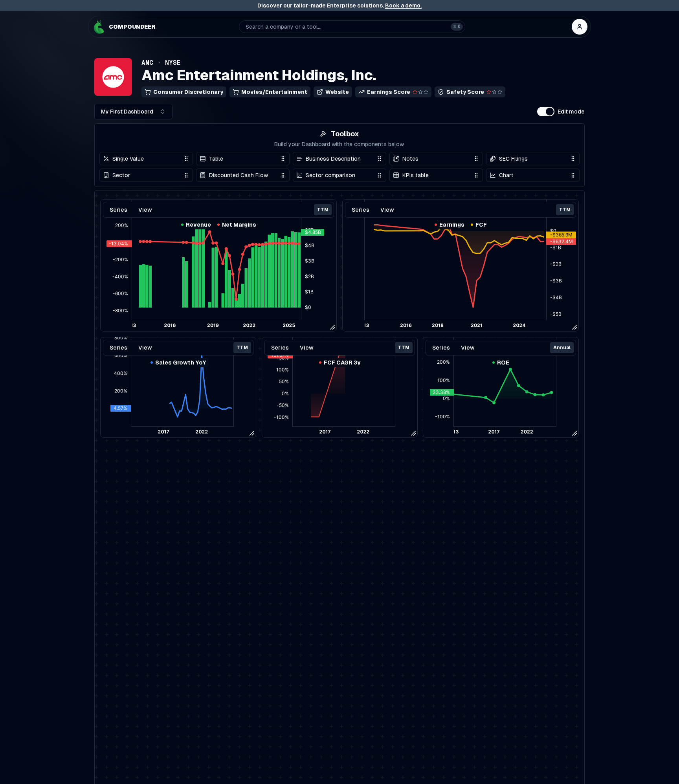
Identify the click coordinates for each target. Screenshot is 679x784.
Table (216, 159)
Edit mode (571, 111)
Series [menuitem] (118, 347)
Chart (506, 175)
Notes (410, 159)
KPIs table (415, 175)
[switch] (545, 111)
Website (337, 92)
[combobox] (133, 111)
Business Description (333, 159)
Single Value (128, 159)
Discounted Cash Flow (238, 175)
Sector (121, 175)
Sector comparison (330, 175)
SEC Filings (513, 159)
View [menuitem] (145, 347)
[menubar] (178, 347)
